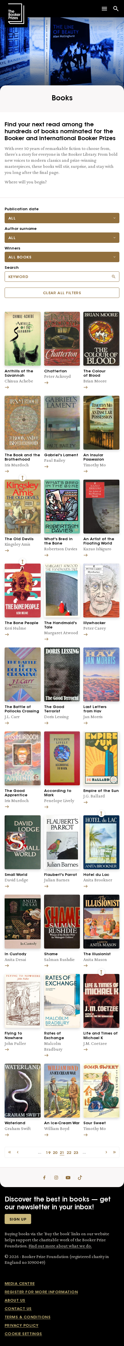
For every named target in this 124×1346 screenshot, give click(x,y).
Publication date (22, 209)
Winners (12, 248)
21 (62, 1152)
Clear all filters (62, 293)
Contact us (18, 1309)
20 (55, 1152)
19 (48, 1152)
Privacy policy (21, 1326)
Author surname (21, 229)
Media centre (20, 1284)
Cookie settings (23, 1334)
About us (15, 1300)
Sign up (18, 1219)
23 (76, 1152)
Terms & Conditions (27, 1317)
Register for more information (41, 1292)
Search (12, 268)
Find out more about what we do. (60, 1245)
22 (69, 1152)
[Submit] (113, 276)
